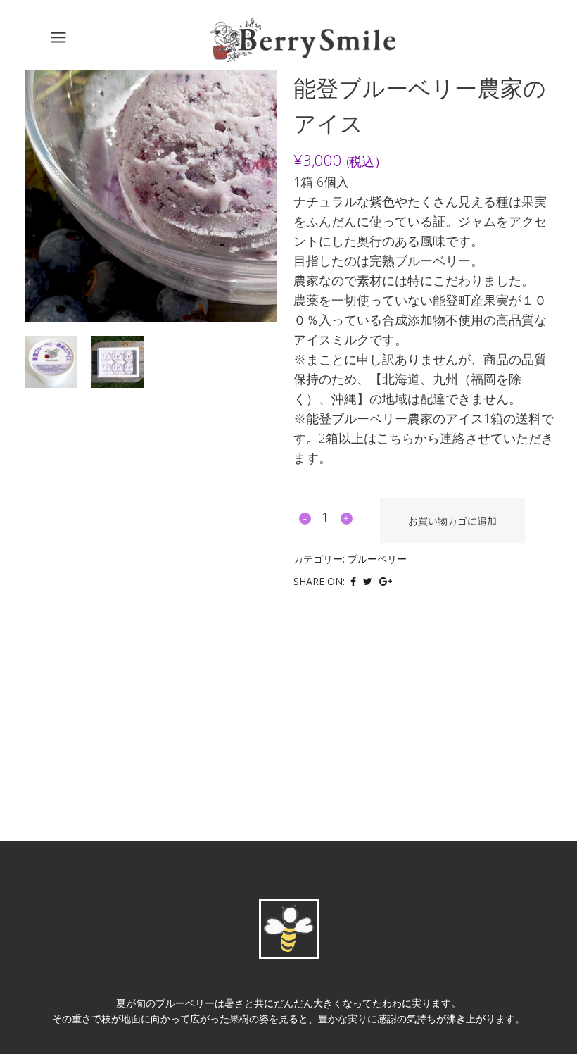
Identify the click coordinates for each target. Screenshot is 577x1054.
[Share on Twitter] (367, 580)
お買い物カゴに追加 (452, 520)
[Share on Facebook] (353, 580)
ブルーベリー (377, 558)
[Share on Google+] (385, 580)
